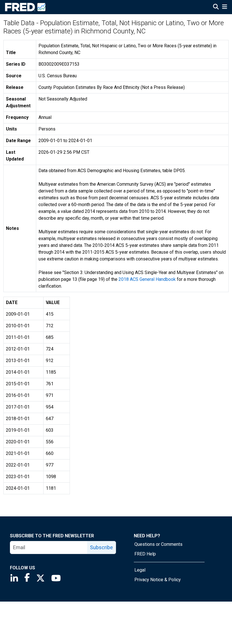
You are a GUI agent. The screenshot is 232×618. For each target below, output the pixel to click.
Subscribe (101, 547)
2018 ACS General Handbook (147, 279)
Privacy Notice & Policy (157, 579)
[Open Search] (216, 7)
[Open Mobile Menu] (224, 7)
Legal (139, 570)
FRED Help (145, 554)
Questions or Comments (158, 544)
